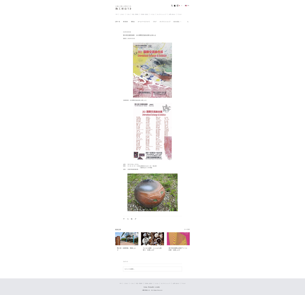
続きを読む (177, 21)
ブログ (154, 21)
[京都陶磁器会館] (126, 238)
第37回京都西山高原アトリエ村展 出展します (178, 249)
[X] (172, 5)
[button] (188, 21)
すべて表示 (187, 229)
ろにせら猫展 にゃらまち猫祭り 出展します (152, 249)
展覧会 (133, 21)
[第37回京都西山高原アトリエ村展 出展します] (178, 238)
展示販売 (125, 21)
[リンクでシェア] (135, 219)
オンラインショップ (165, 21)
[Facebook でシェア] (124, 219)
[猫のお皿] (152, 238)
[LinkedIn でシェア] (131, 219)
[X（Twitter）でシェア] (128, 219)
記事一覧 (117, 21)
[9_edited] (175, 5)
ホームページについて (144, 21)
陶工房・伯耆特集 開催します (126, 249)
